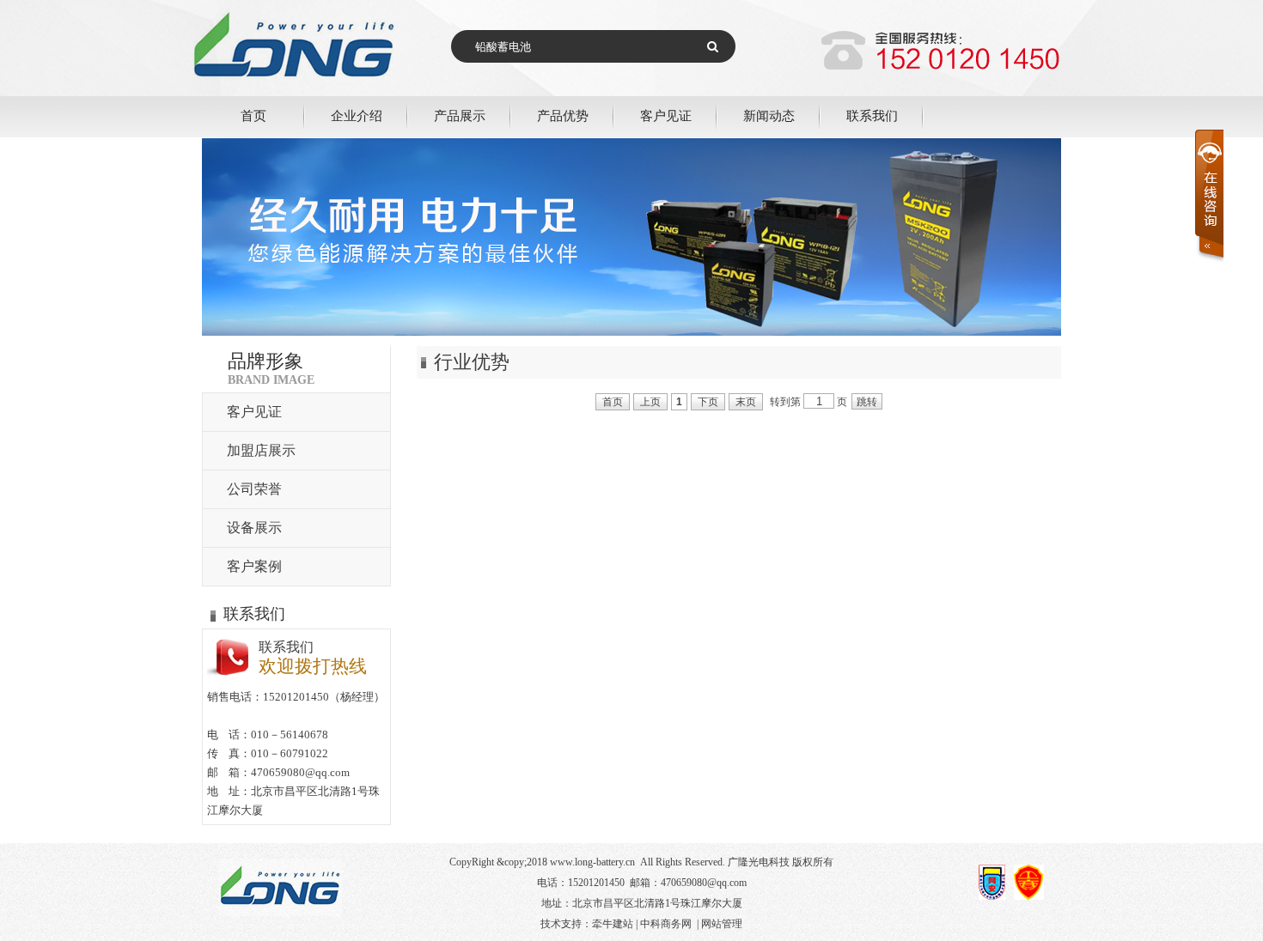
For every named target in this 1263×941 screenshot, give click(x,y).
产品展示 (459, 115)
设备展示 (254, 527)
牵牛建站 (612, 924)
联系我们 (872, 115)
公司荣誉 (254, 489)
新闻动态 (769, 115)
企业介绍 (356, 115)
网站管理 (721, 924)
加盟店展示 (261, 450)
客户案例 (254, 566)
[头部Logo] (322, 93)
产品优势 (563, 115)
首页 (253, 115)
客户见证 (666, 115)
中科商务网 (666, 924)
